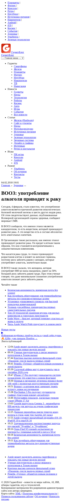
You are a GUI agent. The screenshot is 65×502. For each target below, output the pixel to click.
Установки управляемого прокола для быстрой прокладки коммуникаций (33, 303)
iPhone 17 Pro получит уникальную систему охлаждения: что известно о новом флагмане (34, 376)
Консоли (12, 8)
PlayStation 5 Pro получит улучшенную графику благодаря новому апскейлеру (31, 393)
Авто (16, 106)
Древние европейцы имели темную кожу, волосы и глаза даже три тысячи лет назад (33, 413)
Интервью (19, 146)
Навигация (20, 86)
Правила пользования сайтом (17, 496)
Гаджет (17, 52)
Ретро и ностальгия (24, 148)
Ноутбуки (13, 14)
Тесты (17, 177)
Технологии (20, 97)
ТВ (15, 83)
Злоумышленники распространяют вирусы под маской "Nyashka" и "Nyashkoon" (34, 425)
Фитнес (12, 5)
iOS (10, 25)
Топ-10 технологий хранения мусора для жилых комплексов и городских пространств (33, 314)
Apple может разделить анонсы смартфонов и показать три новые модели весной (35, 348)
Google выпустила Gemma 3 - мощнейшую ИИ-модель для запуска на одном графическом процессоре (34, 406)
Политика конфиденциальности (40, 493)
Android (12, 22)
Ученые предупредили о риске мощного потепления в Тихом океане (32, 354)
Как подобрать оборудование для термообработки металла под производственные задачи (34, 297)
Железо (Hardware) (24, 120)
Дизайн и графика (23, 143)
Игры (17, 109)
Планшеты (13, 2)
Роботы (18, 100)
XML (18, 493)
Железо (18, 69)
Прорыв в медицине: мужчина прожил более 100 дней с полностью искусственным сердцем (35, 382)
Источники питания (18, 16)
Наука (17, 94)
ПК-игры (19, 154)
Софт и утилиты (23, 123)
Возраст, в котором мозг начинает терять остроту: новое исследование (33, 388)
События (12, 31)
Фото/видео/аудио (23, 128)
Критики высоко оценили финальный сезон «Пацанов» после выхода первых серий (34, 359)
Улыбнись (13, 36)
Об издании (20, 171)
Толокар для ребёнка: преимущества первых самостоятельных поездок (31, 308)
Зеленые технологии (19, 39)
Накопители (14, 19)
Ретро (11, 11)
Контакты (19, 174)
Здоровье (12, 34)
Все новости (20, 114)
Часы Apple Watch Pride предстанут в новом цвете (34, 324)
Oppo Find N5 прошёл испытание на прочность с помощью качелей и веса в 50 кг (32, 430)
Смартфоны (20, 66)
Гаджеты (18, 92)
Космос (11, 28)
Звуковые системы (24, 140)
